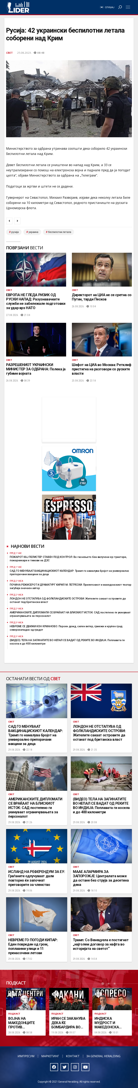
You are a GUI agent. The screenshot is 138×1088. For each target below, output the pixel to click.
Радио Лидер (18, 7)
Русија (15, 232)
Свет (9, 52)
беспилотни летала (59, 232)
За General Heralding (103, 1056)
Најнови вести (27, 546)
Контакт (73, 1056)
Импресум (26, 1056)
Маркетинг (50, 1056)
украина (33, 232)
